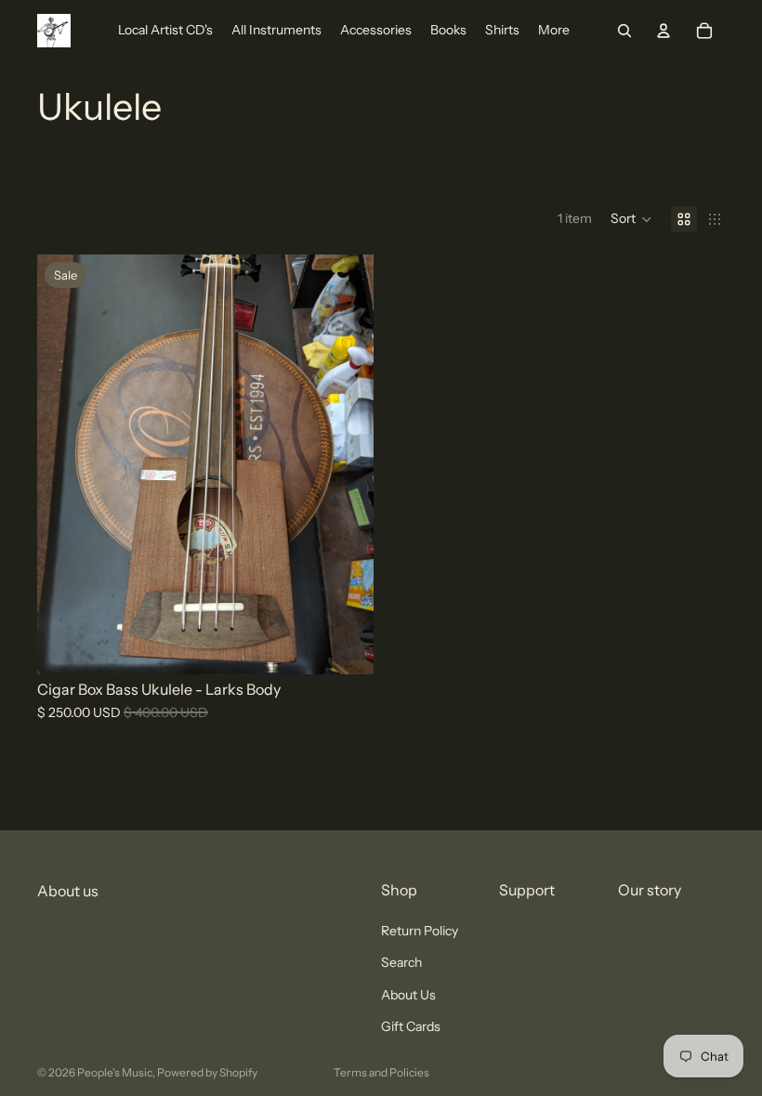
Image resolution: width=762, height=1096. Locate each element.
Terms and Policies (381, 1072)
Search (401, 963)
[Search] (624, 30)
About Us (408, 994)
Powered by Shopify (207, 1072)
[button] (631, 219)
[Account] (663, 30)
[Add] (344, 645)
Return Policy (419, 930)
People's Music (114, 1072)
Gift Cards (410, 1026)
